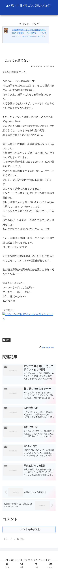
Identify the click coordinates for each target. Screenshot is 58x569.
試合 (8, 340)
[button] (52, 443)
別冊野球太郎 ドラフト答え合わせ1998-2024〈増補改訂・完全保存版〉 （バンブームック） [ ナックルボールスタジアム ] (29, 33)
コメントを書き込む (29, 529)
